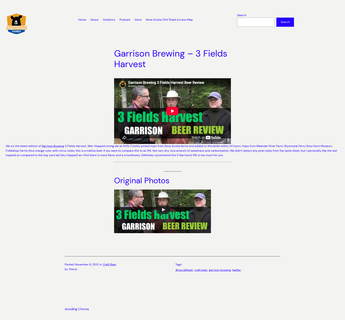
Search (241, 15)
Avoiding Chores (77, 309)
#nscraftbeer (184, 270)
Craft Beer (109, 264)
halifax (236, 270)
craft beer (201, 270)
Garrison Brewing (53, 146)
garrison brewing (220, 270)
